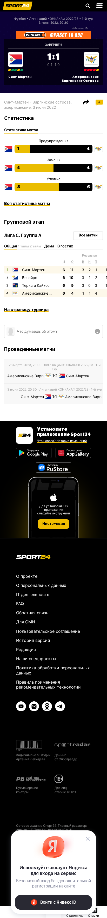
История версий (33, 640)
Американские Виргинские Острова (54, 293)
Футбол (20, 19)
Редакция (26, 649)
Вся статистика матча (27, 203)
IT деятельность (32, 594)
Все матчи (88, 235)
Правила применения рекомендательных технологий (48, 684)
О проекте (26, 576)
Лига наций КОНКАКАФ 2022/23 (53, 19)
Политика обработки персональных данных (53, 670)
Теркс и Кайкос (36, 285)
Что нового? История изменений (62, 441)
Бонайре (29, 277)
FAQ (20, 603)
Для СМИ (25, 621)
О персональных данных (41, 585)
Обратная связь (32, 612)
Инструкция (53, 524)
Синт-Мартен (19, 76)
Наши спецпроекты (36, 658)
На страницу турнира (26, 309)
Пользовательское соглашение (48, 631)
